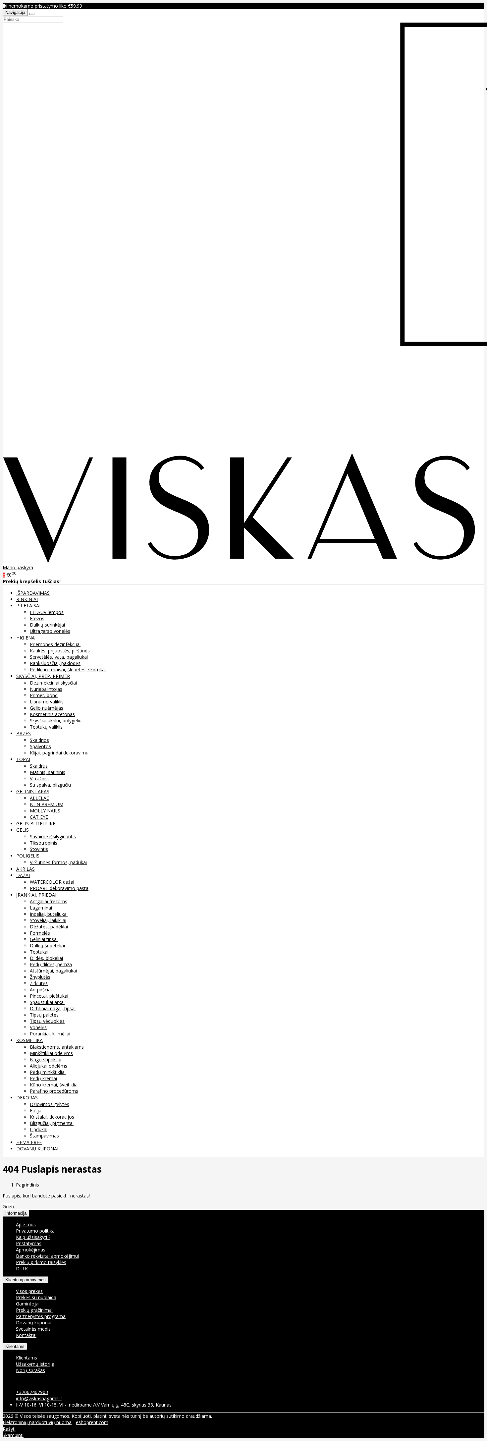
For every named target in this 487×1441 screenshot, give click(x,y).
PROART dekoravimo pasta (59, 888)
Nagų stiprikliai (45, 1059)
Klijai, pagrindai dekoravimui (59, 752)
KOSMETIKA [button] (29, 1040)
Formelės (40, 933)
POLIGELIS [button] (27, 856)
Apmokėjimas (30, 1250)
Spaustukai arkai (47, 1002)
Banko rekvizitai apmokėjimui (47, 1256)
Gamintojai (27, 1304)
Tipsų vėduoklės (47, 1021)
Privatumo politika (35, 1231)
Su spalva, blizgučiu (50, 785)
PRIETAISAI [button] (28, 605)
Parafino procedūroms (54, 1091)
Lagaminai (41, 908)
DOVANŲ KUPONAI (37, 1148)
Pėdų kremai (43, 1078)
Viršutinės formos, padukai (58, 862)
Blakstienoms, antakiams (57, 1047)
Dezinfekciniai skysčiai (53, 683)
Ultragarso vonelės (50, 631)
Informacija (16, 1213)
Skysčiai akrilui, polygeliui (56, 720)
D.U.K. (22, 1268)
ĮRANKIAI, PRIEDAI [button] (36, 895)
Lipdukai (38, 1129)
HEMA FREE (29, 1142)
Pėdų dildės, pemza (51, 964)
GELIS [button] (22, 830)
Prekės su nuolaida (36, 1297)
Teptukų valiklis (46, 727)
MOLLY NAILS (45, 810)
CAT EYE (39, 817)
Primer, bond (44, 695)
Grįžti (8, 1206)
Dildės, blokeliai (46, 958)
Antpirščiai (41, 989)
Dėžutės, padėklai (49, 926)
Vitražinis (39, 778)
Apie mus (26, 1224)
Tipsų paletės (44, 1015)
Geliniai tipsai (44, 939)
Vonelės (38, 1027)
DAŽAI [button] (23, 875)
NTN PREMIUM (46, 804)
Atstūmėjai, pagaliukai (53, 971)
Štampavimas (44, 1136)
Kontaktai (26, 1335)
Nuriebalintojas (46, 689)
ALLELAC (39, 798)
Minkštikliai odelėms (51, 1053)
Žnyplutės (40, 977)
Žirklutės (39, 983)
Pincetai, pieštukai (49, 996)
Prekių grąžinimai (34, 1310)
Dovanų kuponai (33, 1322)
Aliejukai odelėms (48, 1066)
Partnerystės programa (41, 1316)
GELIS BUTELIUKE (35, 823)
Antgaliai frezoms (48, 901)
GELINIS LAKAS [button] (32, 791)
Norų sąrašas (30, 1370)
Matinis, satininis (47, 772)
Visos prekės (29, 1291)
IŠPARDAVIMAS (33, 593)
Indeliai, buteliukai (49, 914)
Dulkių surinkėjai (47, 625)
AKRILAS (25, 869)
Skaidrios (39, 740)
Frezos (37, 618)
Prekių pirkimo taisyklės (41, 1262)
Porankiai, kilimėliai (50, 1033)
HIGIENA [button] (25, 638)
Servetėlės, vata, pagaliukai (59, 657)
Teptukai (39, 952)
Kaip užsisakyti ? (33, 1237)
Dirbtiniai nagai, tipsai (53, 1008)
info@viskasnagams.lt (39, 1398)
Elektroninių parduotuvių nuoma (37, 1422)
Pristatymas (28, 1243)
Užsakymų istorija (35, 1364)
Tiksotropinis (43, 843)
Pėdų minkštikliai (48, 1072)
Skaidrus (39, 766)
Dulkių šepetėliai (47, 945)
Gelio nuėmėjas (46, 708)
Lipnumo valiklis (47, 701)
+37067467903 (32, 1392)
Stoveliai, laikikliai (48, 920)
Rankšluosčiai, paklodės (55, 663)
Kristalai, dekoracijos (52, 1117)
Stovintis (39, 849)
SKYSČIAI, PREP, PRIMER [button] (43, 676)
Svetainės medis (33, 1329)
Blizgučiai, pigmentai (52, 1123)
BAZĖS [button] (23, 733)
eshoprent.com (92, 1422)
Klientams (15, 1346)
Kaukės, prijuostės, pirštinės (60, 650)
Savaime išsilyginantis (53, 836)
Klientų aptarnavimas (25, 1279)
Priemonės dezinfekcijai (55, 644)
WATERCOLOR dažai (52, 882)
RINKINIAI (27, 599)
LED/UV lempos (47, 612)
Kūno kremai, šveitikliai (54, 1084)
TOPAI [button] (23, 759)
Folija (35, 1110)
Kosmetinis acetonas (52, 714)
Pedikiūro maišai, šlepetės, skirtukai (68, 669)
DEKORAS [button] (27, 1097)
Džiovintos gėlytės (49, 1104)
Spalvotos (40, 746)
